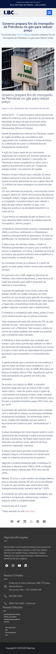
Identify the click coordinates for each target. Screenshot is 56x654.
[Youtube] (19, 565)
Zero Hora (30, 511)
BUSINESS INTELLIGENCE (12, 619)
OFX (6, 635)
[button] (49, 12)
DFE (6, 630)
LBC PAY (6, 622)
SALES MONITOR (10, 632)
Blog (27, 34)
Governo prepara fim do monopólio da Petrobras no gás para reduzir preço (27, 98)
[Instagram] (13, 565)
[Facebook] (6, 565)
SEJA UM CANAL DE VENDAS (21, 5)
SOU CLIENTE (40, 5)
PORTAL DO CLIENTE (10, 617)
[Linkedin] (25, 565)
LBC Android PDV (10, 627)
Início (20, 34)
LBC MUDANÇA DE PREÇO (12, 614)
